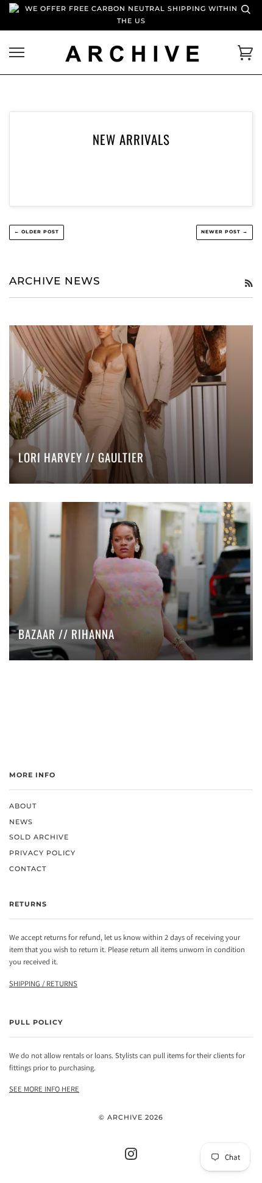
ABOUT (23, 806)
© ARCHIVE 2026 (131, 1117)
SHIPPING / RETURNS (43, 983)
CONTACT (27, 869)
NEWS (21, 822)
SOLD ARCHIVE (39, 837)
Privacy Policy (42, 853)
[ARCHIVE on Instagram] (131, 1156)
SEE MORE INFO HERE (44, 1089)
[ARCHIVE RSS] (248, 283)
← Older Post (36, 232)
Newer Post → (224, 232)
